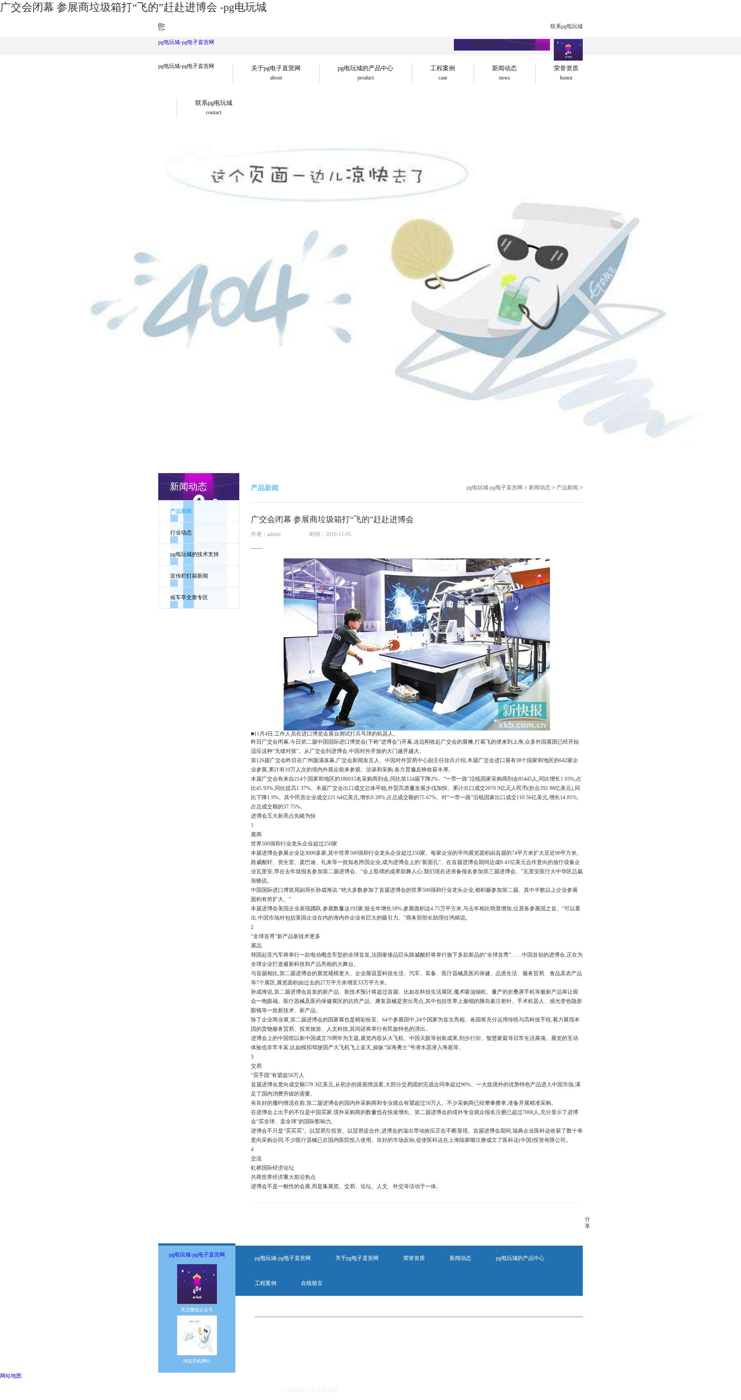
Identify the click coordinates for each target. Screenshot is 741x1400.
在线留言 (312, 1283)
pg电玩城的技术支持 (194, 554)
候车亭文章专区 (189, 597)
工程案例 (265, 1283)
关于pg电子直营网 (357, 1258)
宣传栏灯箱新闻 (189, 576)
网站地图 (11, 1376)
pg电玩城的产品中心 (520, 1258)
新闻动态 (539, 487)
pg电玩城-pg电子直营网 (186, 42)
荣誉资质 (414, 1258)
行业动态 (181, 533)
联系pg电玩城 (566, 26)
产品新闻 (181, 511)
